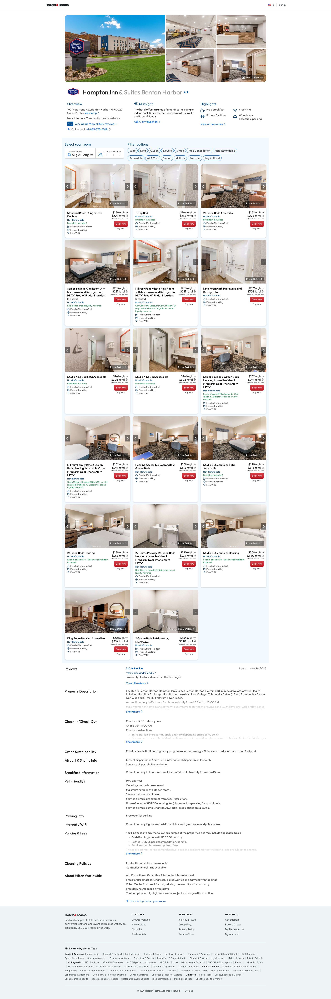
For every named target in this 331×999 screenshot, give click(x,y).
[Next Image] (127, 186)
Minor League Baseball (193, 962)
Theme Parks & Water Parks (193, 970)
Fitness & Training (199, 958)
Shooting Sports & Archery (209, 979)
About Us (137, 929)
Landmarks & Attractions (77, 974)
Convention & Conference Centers (239, 966)
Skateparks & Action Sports (135, 979)
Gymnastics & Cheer (120, 958)
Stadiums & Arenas (96, 958)
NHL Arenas (150, 962)
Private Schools (255, 958)
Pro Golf (239, 962)
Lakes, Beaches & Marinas (228, 974)
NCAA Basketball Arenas (108, 966)
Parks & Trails (205, 974)
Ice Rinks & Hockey (174, 954)
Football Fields (132, 954)
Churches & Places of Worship (167, 974)
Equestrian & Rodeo (144, 958)
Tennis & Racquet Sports (225, 954)
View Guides (139, 924)
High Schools (217, 958)
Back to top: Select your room (148, 901)
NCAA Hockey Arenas (164, 966)
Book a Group (233, 924)
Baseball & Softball (112, 954)
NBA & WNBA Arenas (113, 962)
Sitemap (189, 991)
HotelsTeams (57, 5)
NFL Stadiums (92, 962)
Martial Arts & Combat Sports (171, 958)
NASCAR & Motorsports (220, 962)
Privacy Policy (187, 929)
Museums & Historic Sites (246, 970)
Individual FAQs (187, 919)
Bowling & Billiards (139, 974)
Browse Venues (141, 919)
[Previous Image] (67, 186)
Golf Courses (248, 954)
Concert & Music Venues (151, 970)
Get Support (232, 919)
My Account (232, 934)
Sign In (282, 4)
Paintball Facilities (183, 979)
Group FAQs (185, 924)
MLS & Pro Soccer (169, 962)
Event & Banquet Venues (92, 970)
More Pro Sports (255, 962)
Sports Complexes (74, 958)
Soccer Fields (92, 954)
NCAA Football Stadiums (80, 966)
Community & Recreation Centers (109, 974)
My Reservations (234, 929)
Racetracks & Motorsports (105, 979)
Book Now (121, 224)
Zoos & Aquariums (220, 970)
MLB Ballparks (134, 962)
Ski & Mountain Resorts (76, 979)
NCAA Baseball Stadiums (137, 966)
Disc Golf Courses (161, 979)
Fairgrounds (71, 970)
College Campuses (188, 966)
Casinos (172, 970)
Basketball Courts (153, 954)
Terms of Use (186, 934)
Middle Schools (236, 958)
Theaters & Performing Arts (122, 970)
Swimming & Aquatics (199, 954)
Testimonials (139, 934)
